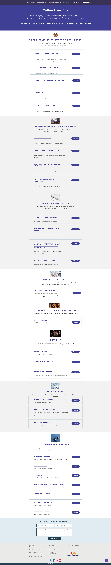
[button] (75, 165)
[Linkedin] (51, 560)
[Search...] (90, 2)
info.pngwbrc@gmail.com (53, 549)
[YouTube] (60, 560)
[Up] (106, 560)
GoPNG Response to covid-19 (47, 53)
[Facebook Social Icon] (54, 560)
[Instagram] (57, 560)
